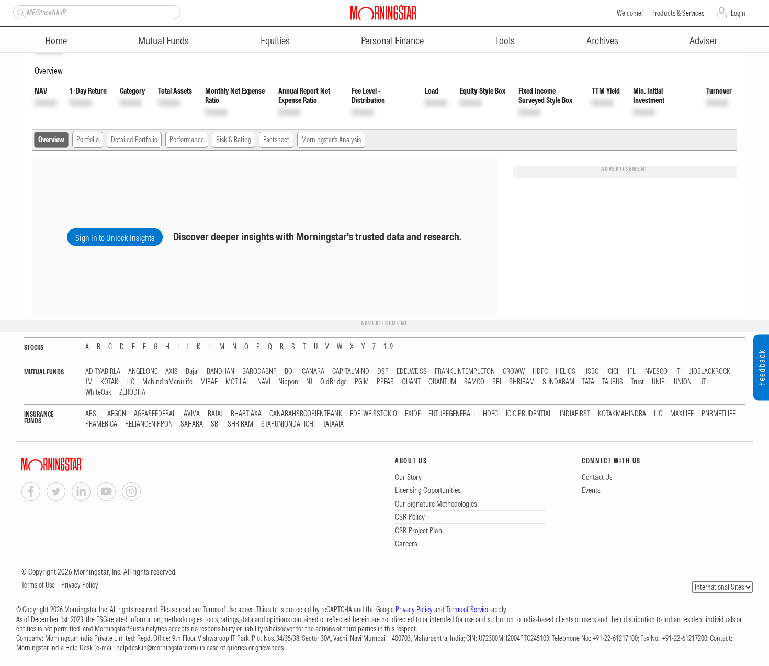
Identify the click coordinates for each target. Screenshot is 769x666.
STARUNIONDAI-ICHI (288, 424)
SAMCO (474, 382)
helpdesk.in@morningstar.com (156, 647)
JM (89, 382)
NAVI (263, 382)
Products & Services (677, 13)
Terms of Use (38, 585)
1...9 (388, 347)
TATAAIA (333, 424)
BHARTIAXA (246, 414)
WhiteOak (98, 392)
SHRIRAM (522, 382)
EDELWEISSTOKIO (373, 414)
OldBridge (333, 382)
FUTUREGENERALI (451, 414)
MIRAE (209, 382)
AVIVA (192, 414)
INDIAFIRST (575, 414)
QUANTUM (442, 382)
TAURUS (612, 382)
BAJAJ (215, 414)
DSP (383, 371)
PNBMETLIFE (719, 414)
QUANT (411, 382)
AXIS (171, 371)
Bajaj (192, 371)
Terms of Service (468, 609)
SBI (496, 382)
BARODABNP (259, 371)
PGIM (362, 382)
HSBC (590, 371)
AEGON (116, 414)
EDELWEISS (412, 371)
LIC (130, 382)
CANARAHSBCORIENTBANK (305, 414)
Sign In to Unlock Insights (114, 238)
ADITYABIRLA (102, 371)
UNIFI (659, 382)
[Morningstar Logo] (383, 12)
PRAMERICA (101, 424)
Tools (505, 40)
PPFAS (385, 382)
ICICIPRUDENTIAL (529, 414)
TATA (588, 382)
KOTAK (109, 382)
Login (738, 13)
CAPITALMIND (350, 371)
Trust (637, 382)
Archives (602, 40)
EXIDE (413, 414)
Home (56, 40)
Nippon (288, 382)
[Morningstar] (73, 464)
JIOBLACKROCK (709, 371)
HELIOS (565, 371)
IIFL (631, 371)
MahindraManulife (167, 382)
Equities (275, 40)
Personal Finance (392, 40)
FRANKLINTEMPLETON (465, 371)
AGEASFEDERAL (155, 414)
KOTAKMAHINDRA (622, 414)
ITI (678, 371)
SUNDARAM (558, 382)
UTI (703, 382)
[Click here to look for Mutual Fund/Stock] (19, 12)
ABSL (92, 414)
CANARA (313, 371)
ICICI (612, 371)
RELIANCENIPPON (149, 424)
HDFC (540, 371)
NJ (309, 382)
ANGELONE (142, 371)
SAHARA (191, 424)
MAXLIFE (682, 414)
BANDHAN (220, 371)
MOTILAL (237, 382)
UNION (683, 382)
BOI (289, 371)
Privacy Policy (79, 585)
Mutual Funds (163, 40)
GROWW (514, 371)
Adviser (703, 40)
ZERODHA (132, 392)
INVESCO (655, 371)
